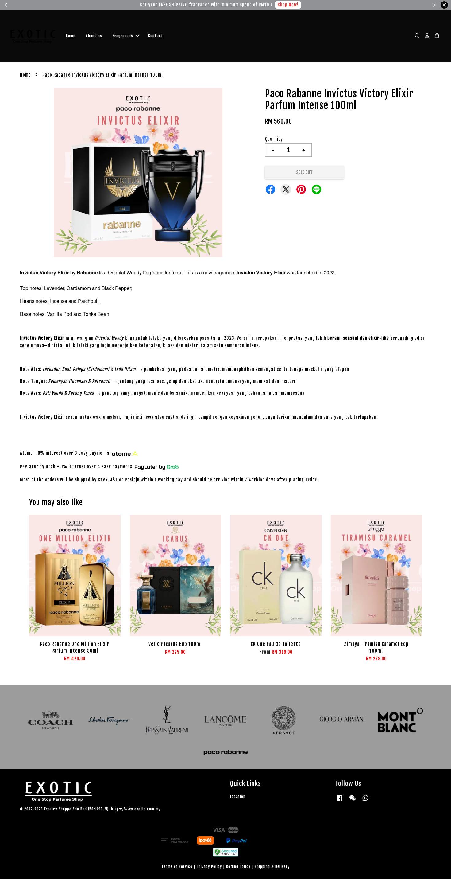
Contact (155, 35)
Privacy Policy (209, 866)
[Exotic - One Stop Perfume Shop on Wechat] (352, 801)
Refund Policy (238, 866)
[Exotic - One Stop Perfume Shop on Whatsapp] (365, 801)
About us (94, 35)
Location (237, 796)
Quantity (274, 139)
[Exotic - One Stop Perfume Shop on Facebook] (339, 801)
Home (70, 35)
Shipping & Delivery (272, 866)
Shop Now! (288, 4)
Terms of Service (176, 866)
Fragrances (123, 35)
